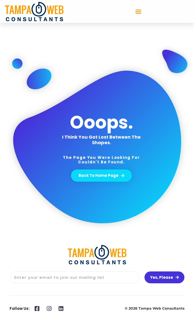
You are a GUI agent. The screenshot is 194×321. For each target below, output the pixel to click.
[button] (138, 11)
